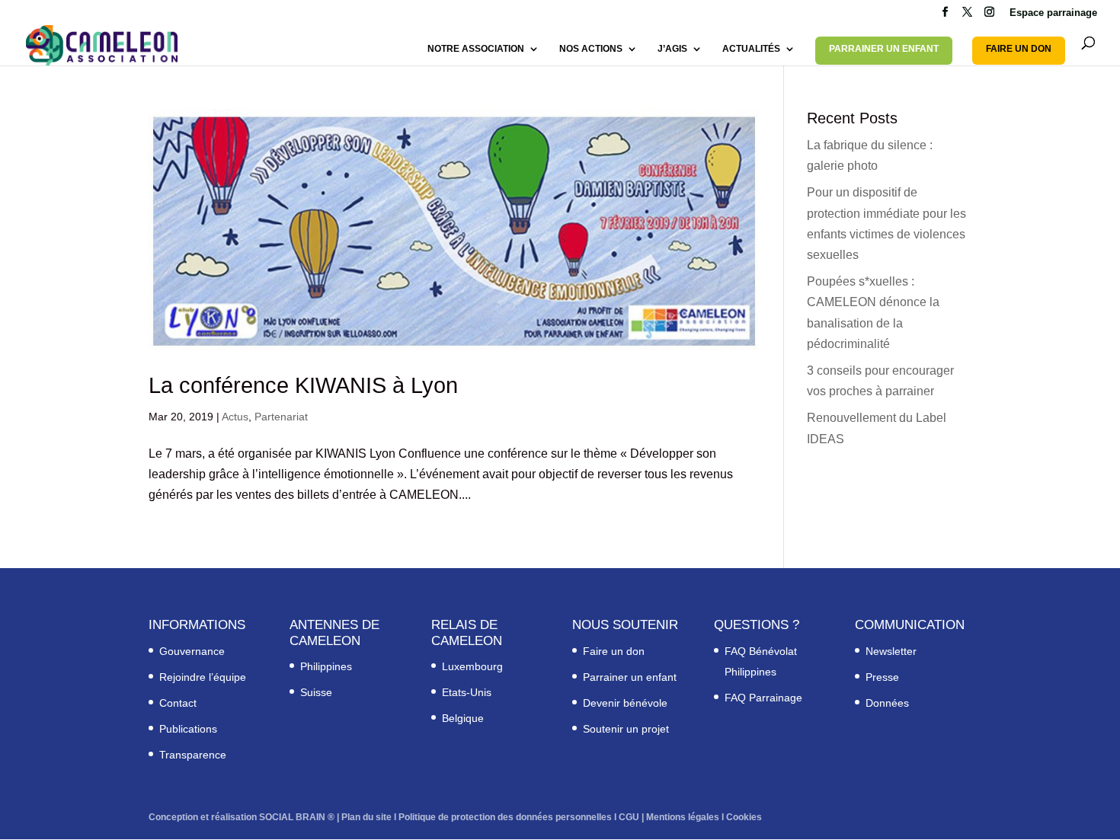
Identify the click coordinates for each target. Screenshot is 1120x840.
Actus (235, 416)
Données (887, 703)
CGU (629, 817)
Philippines (326, 666)
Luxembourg (472, 666)
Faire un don (614, 651)
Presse (882, 677)
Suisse (316, 692)
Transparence (192, 755)
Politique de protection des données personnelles (505, 817)
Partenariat (281, 416)
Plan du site (366, 817)
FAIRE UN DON (1018, 48)
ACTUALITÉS (751, 48)
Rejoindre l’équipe (202, 677)
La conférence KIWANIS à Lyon (303, 385)
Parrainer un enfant (630, 677)
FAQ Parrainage (763, 697)
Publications (188, 729)
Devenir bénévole (625, 703)
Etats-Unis (466, 692)
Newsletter (891, 651)
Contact (178, 703)
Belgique (463, 718)
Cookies (744, 817)
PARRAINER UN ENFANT (884, 48)
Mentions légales (682, 817)
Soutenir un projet (626, 729)
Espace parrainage (1053, 13)
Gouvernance (192, 651)
